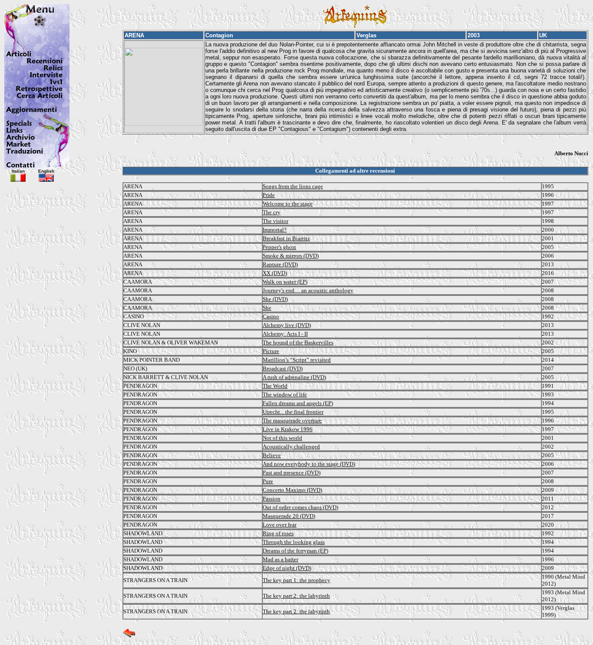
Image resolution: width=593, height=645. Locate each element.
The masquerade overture (292, 420)
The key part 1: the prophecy (296, 580)
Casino (271, 316)
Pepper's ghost (279, 247)
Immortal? (275, 229)
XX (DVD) (275, 273)
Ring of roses (278, 533)
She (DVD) (275, 299)
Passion (271, 498)
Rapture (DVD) (280, 264)
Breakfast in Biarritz (286, 238)
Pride (269, 195)
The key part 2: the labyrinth (296, 596)
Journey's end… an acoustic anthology (308, 290)
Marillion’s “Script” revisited (297, 360)
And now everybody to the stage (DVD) (309, 464)
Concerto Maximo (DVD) (292, 490)
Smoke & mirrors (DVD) (291, 255)
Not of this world (282, 438)
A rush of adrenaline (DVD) (294, 377)
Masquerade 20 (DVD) (289, 516)
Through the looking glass (294, 542)
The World (275, 386)
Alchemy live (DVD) (287, 325)
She (267, 307)
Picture (271, 351)
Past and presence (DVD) (291, 472)
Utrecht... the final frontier (293, 412)
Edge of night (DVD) (287, 568)
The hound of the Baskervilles (298, 342)
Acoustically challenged (291, 446)
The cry (271, 212)
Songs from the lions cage (293, 186)
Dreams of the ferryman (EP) (295, 550)
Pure (268, 481)
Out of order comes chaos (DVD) (300, 507)
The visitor (275, 221)
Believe (272, 455)
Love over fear (279, 524)
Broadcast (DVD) (283, 368)
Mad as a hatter (280, 559)
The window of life (285, 394)
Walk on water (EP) (285, 281)
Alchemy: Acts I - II (285, 334)
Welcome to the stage (288, 203)
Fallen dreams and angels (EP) (298, 403)
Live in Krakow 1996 (288, 429)
